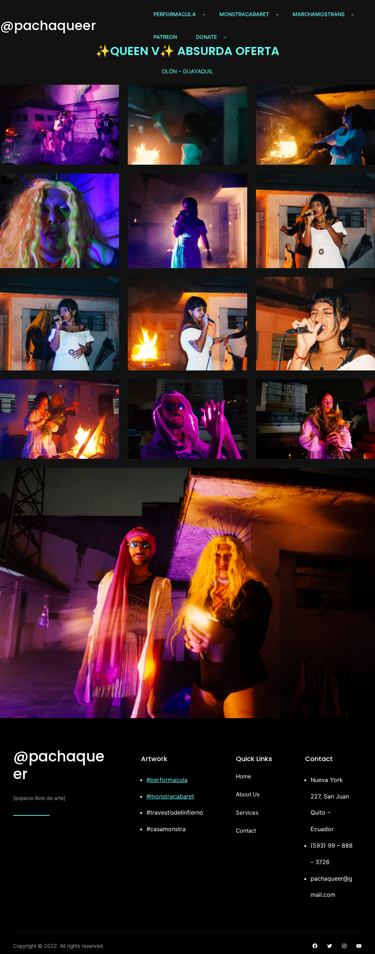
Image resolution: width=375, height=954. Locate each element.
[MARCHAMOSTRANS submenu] (352, 14)
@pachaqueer (48, 25)
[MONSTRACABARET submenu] (277, 14)
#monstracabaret (170, 796)
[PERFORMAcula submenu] (204, 14)
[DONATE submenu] (224, 37)
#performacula (167, 779)
